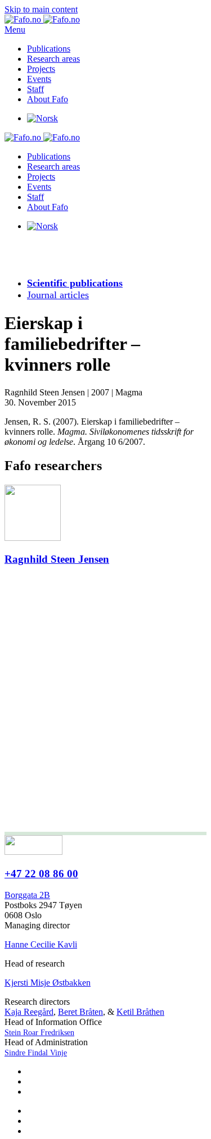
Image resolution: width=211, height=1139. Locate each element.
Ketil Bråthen (140, 1012)
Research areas (53, 58)
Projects (41, 69)
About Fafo (47, 99)
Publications (48, 48)
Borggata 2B (27, 895)
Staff (35, 89)
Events (39, 79)
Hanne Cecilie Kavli (41, 944)
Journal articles (58, 294)
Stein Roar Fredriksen (39, 1032)
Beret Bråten (80, 1012)
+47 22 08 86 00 (41, 874)
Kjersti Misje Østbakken (48, 982)
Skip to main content (41, 9)
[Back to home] (42, 19)
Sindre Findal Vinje (36, 1053)
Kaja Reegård (29, 1012)
